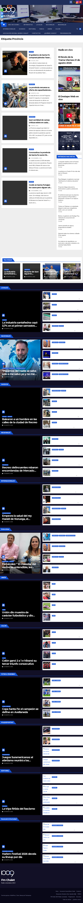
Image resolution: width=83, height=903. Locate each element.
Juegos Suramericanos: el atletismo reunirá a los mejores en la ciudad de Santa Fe (17, 762)
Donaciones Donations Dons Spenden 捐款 (66, 894)
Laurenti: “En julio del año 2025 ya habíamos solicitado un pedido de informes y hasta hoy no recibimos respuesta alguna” (66, 572)
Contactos (36, 33)
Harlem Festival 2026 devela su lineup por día (19, 855)
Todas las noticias (67, 899)
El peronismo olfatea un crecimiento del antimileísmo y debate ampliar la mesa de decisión (65, 379)
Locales (39, 24)
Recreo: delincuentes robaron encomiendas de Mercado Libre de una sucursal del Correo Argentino (20, 472)
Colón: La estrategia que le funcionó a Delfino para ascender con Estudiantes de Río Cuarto (65, 636)
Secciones (78, 896)
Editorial (32, 29)
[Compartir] (2, 23)
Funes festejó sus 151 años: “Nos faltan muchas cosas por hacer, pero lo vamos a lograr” (65, 443)
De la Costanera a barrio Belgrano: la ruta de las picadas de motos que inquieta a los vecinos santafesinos (66, 309)
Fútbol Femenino (6, 706)
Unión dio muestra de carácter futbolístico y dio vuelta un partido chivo (17, 615)
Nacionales (50, 24)
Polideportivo (6, 754)
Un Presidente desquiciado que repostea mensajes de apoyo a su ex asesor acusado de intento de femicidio (66, 368)
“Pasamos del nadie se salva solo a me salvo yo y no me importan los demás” (19, 374)
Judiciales (27, 269)
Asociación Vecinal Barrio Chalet (15, 33)
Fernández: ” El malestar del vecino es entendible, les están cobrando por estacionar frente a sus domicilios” (64, 330)
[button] (77, 29)
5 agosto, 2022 (34, 93)
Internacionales (9, 29)
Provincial (31, 84)
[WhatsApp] (2, 10)
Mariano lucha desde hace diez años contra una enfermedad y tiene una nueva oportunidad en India (66, 862)
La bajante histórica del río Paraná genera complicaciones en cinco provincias (68, 163)
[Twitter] (2, 16)
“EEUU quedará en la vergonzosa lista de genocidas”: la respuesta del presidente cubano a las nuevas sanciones (65, 502)
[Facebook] (2, 13)
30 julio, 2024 (34, 60)
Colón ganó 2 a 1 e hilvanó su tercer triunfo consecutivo (19, 662)
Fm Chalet (8, 16)
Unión (50, 29)
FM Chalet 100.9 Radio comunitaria (59, 896)
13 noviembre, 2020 (36, 158)
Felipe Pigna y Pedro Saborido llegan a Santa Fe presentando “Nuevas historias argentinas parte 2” (64, 851)
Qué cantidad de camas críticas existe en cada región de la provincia (39, 122)
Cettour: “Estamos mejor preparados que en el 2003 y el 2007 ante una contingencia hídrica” (65, 561)
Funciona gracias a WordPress (8, 895)
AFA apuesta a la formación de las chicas (65, 694)
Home (57, 891)
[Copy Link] (2, 19)
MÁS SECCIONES (13, 24)
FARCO (41, 29)
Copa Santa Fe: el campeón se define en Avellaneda (20, 710)
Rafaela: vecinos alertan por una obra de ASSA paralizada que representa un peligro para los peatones (65, 465)
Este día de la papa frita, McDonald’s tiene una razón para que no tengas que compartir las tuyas (65, 830)
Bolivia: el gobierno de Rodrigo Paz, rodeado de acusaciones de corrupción (69, 217)
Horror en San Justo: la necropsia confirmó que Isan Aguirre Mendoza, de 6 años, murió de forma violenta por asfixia (65, 475)
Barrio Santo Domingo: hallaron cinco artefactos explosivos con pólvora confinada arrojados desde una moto (64, 427)
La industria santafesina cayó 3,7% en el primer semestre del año (19, 325)
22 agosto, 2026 (8, 376)
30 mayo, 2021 (34, 125)
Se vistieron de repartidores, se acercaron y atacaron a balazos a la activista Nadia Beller (68, 243)
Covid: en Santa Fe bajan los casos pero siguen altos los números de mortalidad (41, 187)
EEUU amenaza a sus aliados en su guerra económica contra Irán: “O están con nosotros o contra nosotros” (65, 492)
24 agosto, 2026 (10, 276)
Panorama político (20, 368)
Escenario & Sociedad (8, 851)
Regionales (62, 24)
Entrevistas (28, 24)
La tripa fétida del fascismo (18, 808)
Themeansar (28, 895)
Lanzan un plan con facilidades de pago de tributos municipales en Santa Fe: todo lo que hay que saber (66, 320)
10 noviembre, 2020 (36, 190)
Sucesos (22, 29)
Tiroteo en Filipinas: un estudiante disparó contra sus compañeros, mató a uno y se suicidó (68, 208)
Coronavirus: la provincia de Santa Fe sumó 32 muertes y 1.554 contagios (40, 155)
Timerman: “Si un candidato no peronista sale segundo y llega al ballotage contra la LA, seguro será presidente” (65, 347)
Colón (57, 29)
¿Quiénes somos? (50, 33)
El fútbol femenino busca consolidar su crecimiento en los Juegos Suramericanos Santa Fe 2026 (65, 685)
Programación (65, 33)
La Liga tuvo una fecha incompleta (63, 704)
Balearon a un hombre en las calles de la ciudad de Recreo (19, 421)
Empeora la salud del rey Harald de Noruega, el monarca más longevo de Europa (17, 520)
